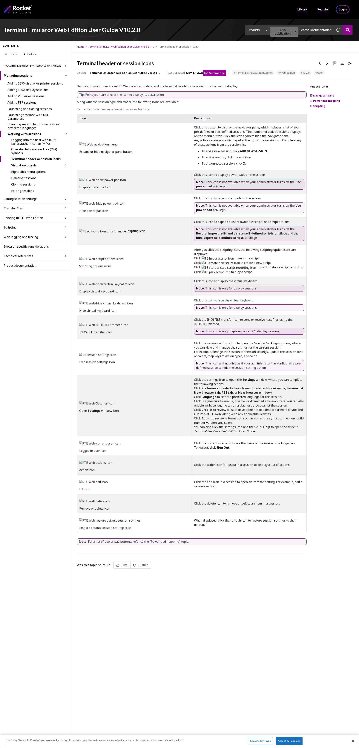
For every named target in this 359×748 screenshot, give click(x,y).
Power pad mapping (326, 100)
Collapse (32, 54)
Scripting (10, 227)
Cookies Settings (260, 740)
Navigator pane (323, 95)
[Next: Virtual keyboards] (327, 63)
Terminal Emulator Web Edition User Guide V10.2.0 (118, 46)
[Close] (353, 741)
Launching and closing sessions (29, 109)
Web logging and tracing (21, 237)
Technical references (18, 256)
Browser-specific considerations (26, 246)
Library (302, 9)
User (320, 72)
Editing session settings (20, 199)
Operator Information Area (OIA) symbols (34, 151)
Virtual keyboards (23, 165)
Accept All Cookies (289, 740)
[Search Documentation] (347, 30)
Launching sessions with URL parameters (28, 116)
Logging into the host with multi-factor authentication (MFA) (34, 141)
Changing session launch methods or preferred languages (33, 126)
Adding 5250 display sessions (27, 90)
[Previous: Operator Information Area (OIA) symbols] (319, 63)
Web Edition (287, 72)
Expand (13, 54)
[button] (295, 31)
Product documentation (20, 265)
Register (323, 9)
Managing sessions (18, 75)
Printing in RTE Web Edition (23, 218)
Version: (81, 72)
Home (80, 46)
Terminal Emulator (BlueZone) (254, 72)
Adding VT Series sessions (25, 96)
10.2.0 (306, 72)
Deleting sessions (23, 178)
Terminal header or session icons (36, 159)
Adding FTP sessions (21, 102)
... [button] (153, 46)
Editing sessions (22, 191)
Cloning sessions (23, 184)
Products (253, 30)
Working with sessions (24, 134)
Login (343, 9)
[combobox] (301, 30)
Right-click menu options (28, 172)
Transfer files (13, 208)
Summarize (217, 73)
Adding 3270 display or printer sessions (35, 83)
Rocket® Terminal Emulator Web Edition (32, 66)
